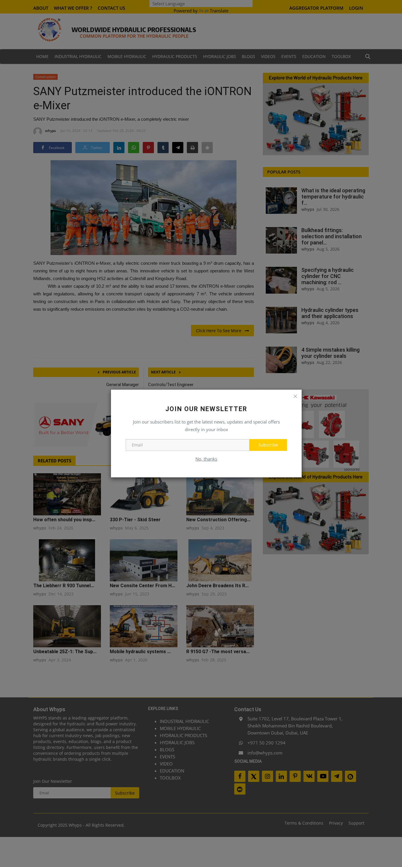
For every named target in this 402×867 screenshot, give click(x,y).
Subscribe (268, 445)
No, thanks (206, 459)
